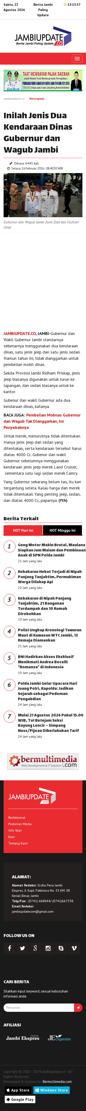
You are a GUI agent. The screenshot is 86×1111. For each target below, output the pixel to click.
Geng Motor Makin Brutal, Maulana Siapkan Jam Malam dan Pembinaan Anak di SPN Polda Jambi (52, 550)
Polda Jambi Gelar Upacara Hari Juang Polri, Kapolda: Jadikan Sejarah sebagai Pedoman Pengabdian (47, 691)
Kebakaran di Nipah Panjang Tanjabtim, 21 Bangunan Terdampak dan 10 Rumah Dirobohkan (44, 606)
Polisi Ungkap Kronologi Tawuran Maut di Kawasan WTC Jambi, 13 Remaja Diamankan (49, 635)
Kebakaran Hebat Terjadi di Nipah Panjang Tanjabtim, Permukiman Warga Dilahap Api (50, 577)
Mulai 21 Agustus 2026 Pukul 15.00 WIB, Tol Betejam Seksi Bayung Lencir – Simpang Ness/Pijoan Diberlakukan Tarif (50, 723)
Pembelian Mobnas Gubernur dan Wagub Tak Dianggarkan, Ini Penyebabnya (42, 421)
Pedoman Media (20, 824)
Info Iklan (15, 830)
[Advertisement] (43, 280)
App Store (20, 1090)
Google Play (22, 1099)
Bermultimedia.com (57, 1081)
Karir (11, 837)
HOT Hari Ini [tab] (23, 530)
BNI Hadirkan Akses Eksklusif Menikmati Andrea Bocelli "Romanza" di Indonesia (46, 662)
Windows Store (54, 1090)
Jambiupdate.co (14, 98)
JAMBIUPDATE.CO (20, 333)
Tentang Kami (18, 843)
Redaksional (16, 817)
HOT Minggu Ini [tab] (62, 530)
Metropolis (36, 98)
